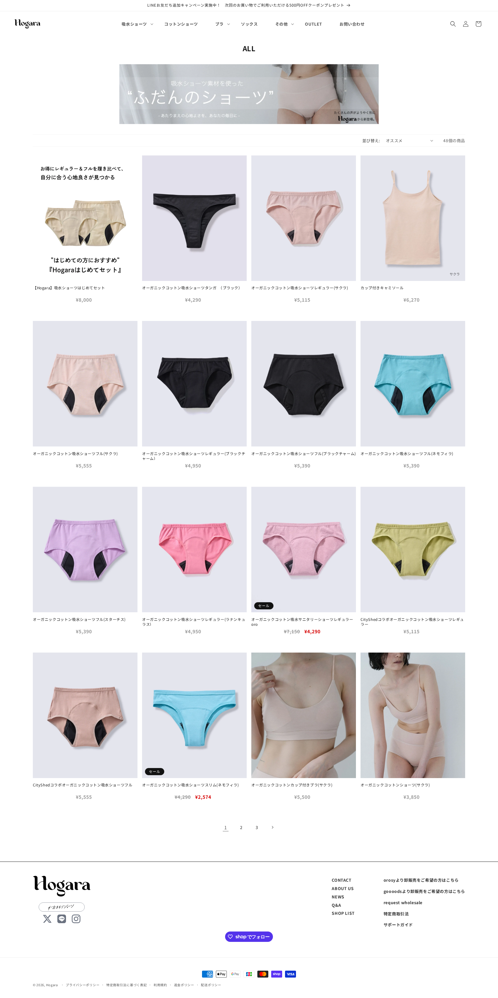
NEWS (338, 896)
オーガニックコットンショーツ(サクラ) (395, 785)
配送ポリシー (211, 984)
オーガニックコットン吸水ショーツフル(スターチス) (79, 619)
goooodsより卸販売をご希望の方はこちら (424, 891)
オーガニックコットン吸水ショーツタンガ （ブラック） (192, 288)
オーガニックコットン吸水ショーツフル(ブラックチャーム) (303, 453)
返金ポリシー (184, 984)
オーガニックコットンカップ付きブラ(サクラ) (291, 785)
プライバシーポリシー (82, 984)
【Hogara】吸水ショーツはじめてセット (69, 288)
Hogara (52, 984)
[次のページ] (272, 827)
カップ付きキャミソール (382, 288)
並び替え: (371, 140)
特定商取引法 (396, 913)
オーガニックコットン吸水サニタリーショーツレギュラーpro (302, 622)
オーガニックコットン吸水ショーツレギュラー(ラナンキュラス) (193, 622)
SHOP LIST (343, 913)
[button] (134, 24)
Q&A (336, 905)
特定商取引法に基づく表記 (126, 984)
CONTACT (341, 880)
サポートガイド (398, 924)
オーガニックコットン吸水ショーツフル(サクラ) (75, 453)
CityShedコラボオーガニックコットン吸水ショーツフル (82, 785)
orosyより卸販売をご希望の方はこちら (421, 880)
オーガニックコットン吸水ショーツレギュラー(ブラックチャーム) (193, 456)
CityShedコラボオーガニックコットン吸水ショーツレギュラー (412, 622)
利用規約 (160, 984)
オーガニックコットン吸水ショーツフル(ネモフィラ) (407, 453)
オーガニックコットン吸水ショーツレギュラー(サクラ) (299, 288)
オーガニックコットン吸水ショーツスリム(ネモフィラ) (190, 785)
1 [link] (225, 827)
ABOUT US (343, 888)
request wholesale (403, 902)
